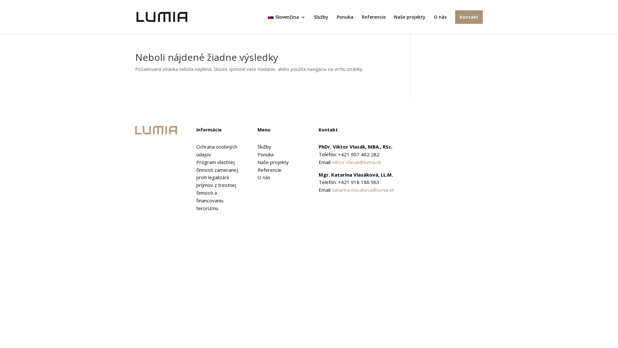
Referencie (374, 17)
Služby (321, 17)
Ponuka (345, 17)
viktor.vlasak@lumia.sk (356, 162)
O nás (440, 17)
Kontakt (469, 17)
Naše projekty (410, 17)
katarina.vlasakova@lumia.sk (363, 190)
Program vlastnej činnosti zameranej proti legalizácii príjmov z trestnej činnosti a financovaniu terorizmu (217, 185)
